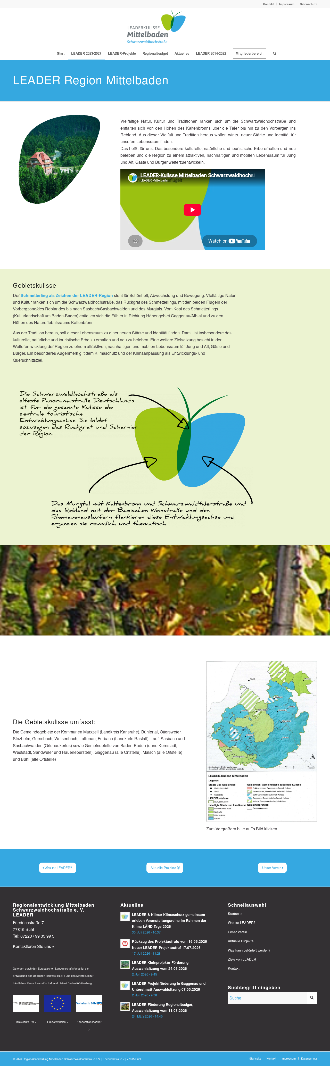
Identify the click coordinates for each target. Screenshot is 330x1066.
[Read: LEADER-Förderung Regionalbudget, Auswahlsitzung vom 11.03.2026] (125, 1006)
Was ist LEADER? (241, 922)
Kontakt (268, 4)
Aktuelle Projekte (240, 940)
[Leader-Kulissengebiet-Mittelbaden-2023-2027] (261, 741)
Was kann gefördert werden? (249, 950)
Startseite (235, 913)
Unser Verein (237, 931)
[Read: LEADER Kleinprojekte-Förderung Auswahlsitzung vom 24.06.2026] (125, 964)
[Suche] (273, 53)
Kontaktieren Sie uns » (33, 946)
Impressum (286, 4)
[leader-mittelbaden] (165, 27)
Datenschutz (308, 4)
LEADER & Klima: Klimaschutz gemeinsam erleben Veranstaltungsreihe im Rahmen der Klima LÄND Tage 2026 (169, 920)
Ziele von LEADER (242, 959)
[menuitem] (268, 4)
